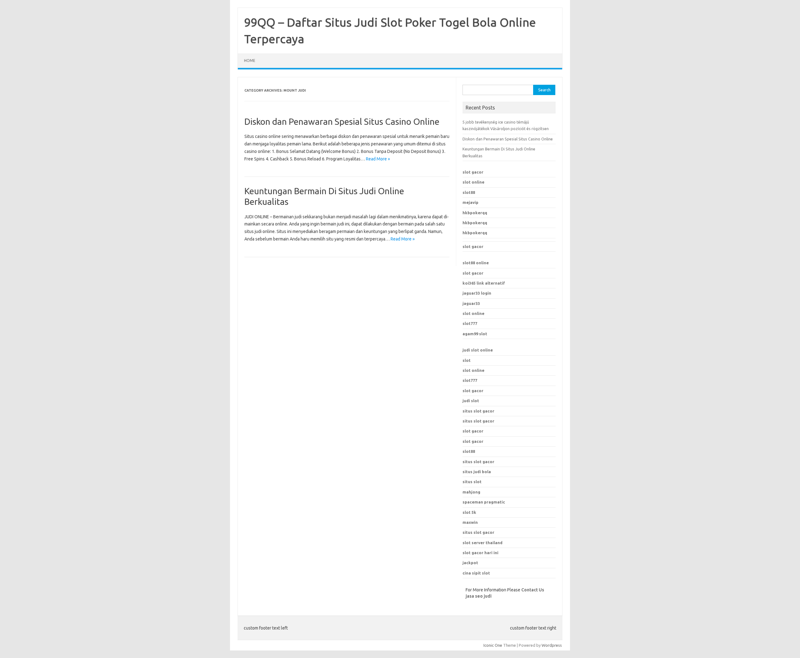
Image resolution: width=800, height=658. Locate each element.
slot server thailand (482, 542)
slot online (473, 182)
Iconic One (492, 645)
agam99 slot (474, 334)
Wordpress (552, 645)
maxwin (470, 522)
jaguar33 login (476, 293)
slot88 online (475, 263)
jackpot (470, 562)
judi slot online (477, 350)
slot (466, 360)
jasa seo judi (479, 596)
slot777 (469, 323)
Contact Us (532, 589)
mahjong (471, 492)
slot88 (468, 192)
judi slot (470, 400)
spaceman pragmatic (483, 502)
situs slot (472, 481)
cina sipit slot (476, 573)
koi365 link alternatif (483, 283)
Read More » (378, 158)
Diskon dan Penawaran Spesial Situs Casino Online (341, 121)
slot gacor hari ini (480, 552)
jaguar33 (471, 303)
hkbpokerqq (474, 212)
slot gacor (472, 172)
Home (249, 60)
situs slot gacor (478, 411)
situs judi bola (476, 471)
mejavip (470, 202)
